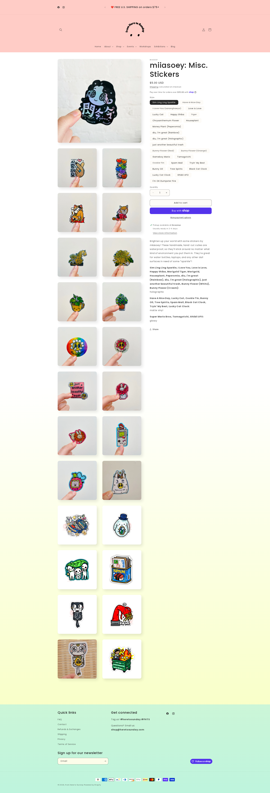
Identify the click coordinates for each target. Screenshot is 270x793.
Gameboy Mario (161, 156)
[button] (61, 30)
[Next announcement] (165, 7)
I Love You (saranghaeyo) (168, 109)
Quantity (154, 187)
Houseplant (192, 120)
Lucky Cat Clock (161, 175)
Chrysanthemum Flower (166, 120)
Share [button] (156, 329)
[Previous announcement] (105, 7)
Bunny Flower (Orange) (195, 151)
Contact (62, 724)
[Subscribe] (105, 761)
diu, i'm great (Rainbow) (166, 132)
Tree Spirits (176, 168)
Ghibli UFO (183, 175)
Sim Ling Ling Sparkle (164, 102)
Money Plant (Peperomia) (167, 126)
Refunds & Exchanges (69, 729)
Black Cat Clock (198, 168)
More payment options (180, 217)
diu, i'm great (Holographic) (168, 138)
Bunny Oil (158, 168)
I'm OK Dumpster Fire (164, 181)
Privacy (61, 739)
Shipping (154, 87)
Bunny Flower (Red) (165, 151)
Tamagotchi (184, 156)
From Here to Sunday (74, 785)
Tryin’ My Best (197, 162)
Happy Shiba (177, 114)
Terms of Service (67, 744)
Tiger (195, 115)
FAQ (60, 719)
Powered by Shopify (92, 785)
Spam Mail (177, 162)
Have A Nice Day (193, 103)
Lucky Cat (158, 114)
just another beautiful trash (168, 144)
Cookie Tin (160, 163)
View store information (165, 232)
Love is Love (195, 108)
